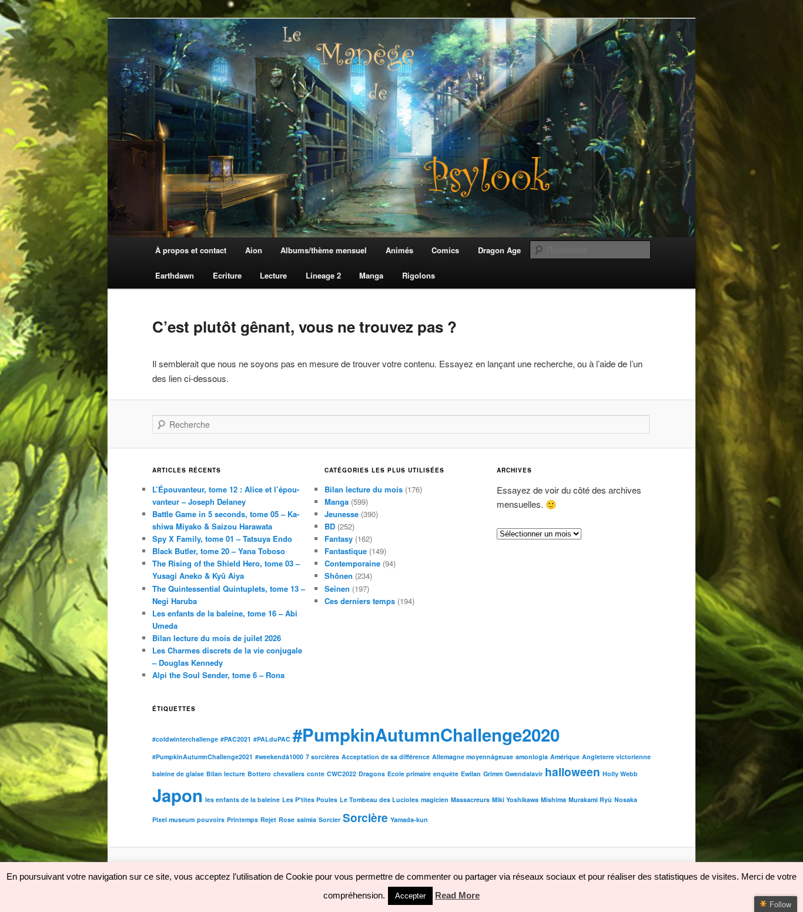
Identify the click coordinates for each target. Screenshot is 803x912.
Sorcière (365, 818)
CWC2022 (341, 773)
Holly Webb (620, 773)
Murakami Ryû (590, 799)
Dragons (372, 773)
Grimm (493, 773)
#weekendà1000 (279, 756)
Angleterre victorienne (616, 756)
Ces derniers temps (359, 600)
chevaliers (289, 773)
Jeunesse (341, 513)
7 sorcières (322, 756)
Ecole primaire (409, 773)
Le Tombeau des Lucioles (379, 799)
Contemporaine (352, 563)
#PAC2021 (235, 739)
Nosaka (625, 799)
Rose (287, 819)
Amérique (565, 756)
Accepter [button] (410, 895)
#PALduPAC (271, 739)
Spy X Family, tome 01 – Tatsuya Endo (222, 538)
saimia (306, 819)
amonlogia (532, 756)
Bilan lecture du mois (363, 489)
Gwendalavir (524, 773)
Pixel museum (173, 819)
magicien (435, 799)
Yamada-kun (409, 819)
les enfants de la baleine (242, 799)
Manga (336, 501)
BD (329, 526)
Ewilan (471, 773)
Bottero (259, 773)
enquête (446, 773)
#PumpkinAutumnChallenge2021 (202, 756)
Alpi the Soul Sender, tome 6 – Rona (218, 674)
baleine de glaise (178, 773)
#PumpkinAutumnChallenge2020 (426, 734)
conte (315, 773)
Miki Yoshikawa (515, 799)
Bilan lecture (225, 773)
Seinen (337, 588)
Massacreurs (470, 799)
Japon (177, 795)
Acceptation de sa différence (386, 756)
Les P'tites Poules (309, 799)
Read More (457, 895)
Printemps (242, 819)
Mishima (553, 799)
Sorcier (329, 819)
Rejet (268, 819)
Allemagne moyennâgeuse (472, 756)
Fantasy (338, 538)
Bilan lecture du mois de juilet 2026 (216, 637)
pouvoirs (211, 819)
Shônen (338, 575)
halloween (572, 772)
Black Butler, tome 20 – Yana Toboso (218, 550)
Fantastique (345, 550)
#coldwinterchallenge (185, 739)
